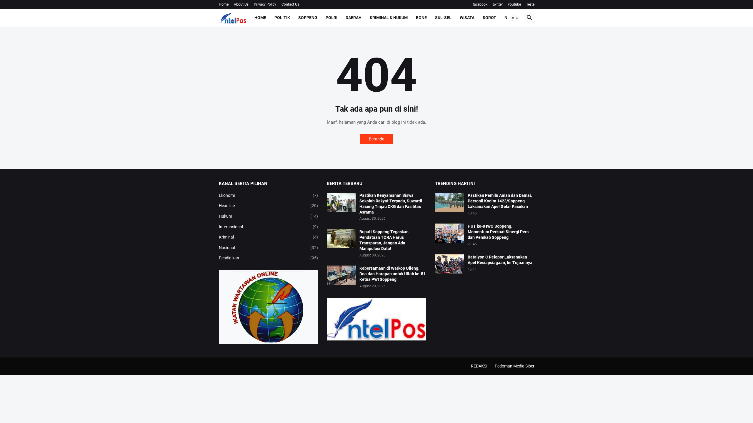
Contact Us (290, 4)
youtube (514, 4)
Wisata (467, 17)
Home (224, 4)
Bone (421, 17)
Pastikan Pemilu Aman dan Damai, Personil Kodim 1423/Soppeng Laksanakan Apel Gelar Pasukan (500, 201)
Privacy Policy (265, 4)
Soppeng (307, 17)
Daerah (353, 17)
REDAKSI (479, 366)
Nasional (268, 247)
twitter (498, 4)
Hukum (268, 216)
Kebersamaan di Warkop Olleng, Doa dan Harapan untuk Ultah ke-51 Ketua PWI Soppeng (392, 274)
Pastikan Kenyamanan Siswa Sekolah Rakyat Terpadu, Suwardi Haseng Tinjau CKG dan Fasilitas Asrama (390, 203)
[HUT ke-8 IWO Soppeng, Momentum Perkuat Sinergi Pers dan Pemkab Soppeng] (449, 233)
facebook (480, 4)
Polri (331, 17)
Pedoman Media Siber (514, 366)
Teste (530, 4)
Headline (268, 205)
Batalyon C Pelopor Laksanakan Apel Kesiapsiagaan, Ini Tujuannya (500, 260)
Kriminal (268, 237)
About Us (241, 4)
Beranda (376, 139)
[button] (515, 18)
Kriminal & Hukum (389, 17)
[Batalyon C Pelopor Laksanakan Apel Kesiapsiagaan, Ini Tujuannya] (449, 263)
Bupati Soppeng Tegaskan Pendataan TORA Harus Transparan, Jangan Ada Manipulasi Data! (384, 240)
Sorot (489, 17)
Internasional (268, 226)
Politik (282, 17)
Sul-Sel (443, 17)
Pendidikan (268, 258)
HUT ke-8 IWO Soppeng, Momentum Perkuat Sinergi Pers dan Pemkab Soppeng (498, 232)
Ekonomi (268, 195)
